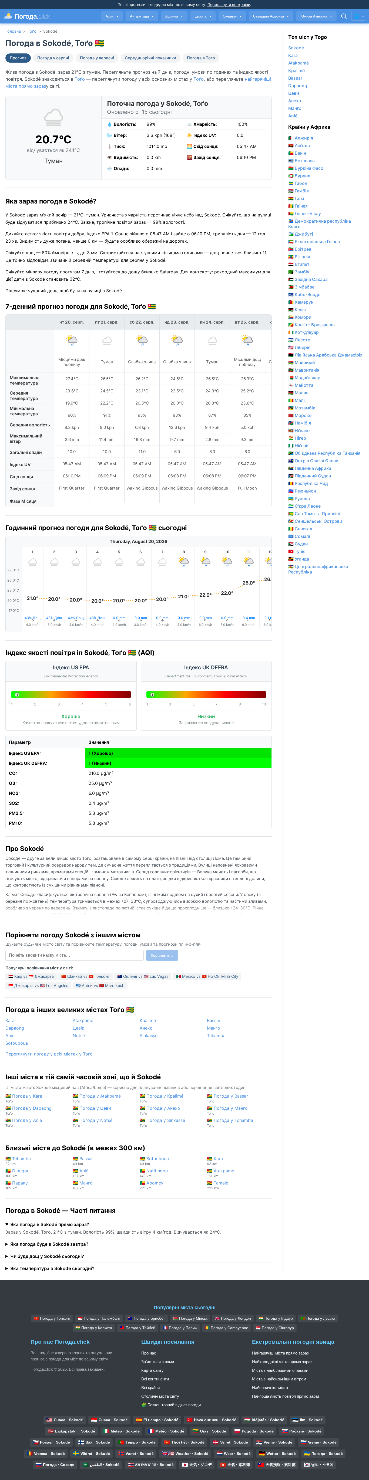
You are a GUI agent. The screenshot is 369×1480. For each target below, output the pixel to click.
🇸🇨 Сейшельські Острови (315, 521)
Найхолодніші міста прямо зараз (282, 1361)
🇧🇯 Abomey (151, 1185)
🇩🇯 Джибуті (300, 234)
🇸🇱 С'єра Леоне (304, 506)
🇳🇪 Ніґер (297, 438)
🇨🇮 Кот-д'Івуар (303, 332)
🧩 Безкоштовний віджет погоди (171, 1405)
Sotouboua (16, 1043)
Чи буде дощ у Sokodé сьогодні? (47, 1256)
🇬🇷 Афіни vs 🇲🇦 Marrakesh (100, 985)
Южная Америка (316, 16)
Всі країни (150, 1387)
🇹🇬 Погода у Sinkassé (162, 1123)
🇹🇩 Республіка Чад (308, 483)
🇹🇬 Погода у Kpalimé (161, 1098)
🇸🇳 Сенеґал (300, 528)
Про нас (148, 1353)
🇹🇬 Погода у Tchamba (230, 1123)
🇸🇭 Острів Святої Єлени (313, 460)
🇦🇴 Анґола (299, 145)
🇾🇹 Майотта (300, 385)
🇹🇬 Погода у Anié (23, 1123)
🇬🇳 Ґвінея (298, 206)
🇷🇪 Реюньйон (302, 491)
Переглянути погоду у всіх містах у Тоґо (49, 1054)
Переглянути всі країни (228, 4)
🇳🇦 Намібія (299, 423)
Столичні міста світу (160, 1396)
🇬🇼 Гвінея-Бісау (304, 213)
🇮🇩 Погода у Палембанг (99, 1318)
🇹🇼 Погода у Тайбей (137, 1328)
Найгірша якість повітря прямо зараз (286, 1396)
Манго (213, 1028)
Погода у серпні (53, 58)
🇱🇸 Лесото (299, 339)
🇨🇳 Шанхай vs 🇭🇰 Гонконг (85, 976)
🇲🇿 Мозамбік (301, 407)
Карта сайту (152, 1370)
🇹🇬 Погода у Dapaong (28, 1110)
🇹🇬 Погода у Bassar (227, 1098)
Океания (232, 16)
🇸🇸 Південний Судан (309, 475)
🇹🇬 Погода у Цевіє (92, 1110)
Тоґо (32, 31)
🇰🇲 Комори (299, 317)
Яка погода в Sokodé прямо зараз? (49, 1224)
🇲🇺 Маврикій (301, 362)
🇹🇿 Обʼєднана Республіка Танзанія (324, 453)
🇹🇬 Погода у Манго (227, 1110)
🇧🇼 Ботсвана (301, 160)
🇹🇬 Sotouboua (154, 1161)
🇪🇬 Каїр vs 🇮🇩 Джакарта (31, 976)
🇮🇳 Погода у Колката (93, 1328)
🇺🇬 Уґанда (298, 559)
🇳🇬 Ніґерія (299, 445)
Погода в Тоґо (201, 58)
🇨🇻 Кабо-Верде (304, 294)
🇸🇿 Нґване (299, 430)
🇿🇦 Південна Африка (309, 468)
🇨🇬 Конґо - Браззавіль (311, 324)
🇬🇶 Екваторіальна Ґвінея (314, 241)
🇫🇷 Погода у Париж (180, 1328)
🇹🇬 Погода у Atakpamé (97, 1098)
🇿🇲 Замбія (298, 271)
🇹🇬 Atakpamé (220, 1173)
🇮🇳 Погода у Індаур (276, 1318)
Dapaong (14, 1028)
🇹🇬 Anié (80, 1173)
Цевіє (78, 1028)
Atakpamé (83, 1020)
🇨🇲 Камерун (300, 302)
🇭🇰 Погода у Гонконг (52, 1318)
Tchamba (216, 1035)
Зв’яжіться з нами (157, 1361)
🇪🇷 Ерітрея (299, 249)
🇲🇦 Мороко (300, 415)
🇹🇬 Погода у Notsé (92, 1123)
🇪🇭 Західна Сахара (308, 279)
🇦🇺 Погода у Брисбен (147, 1318)
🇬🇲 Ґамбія (298, 191)
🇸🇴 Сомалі (299, 536)
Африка (174, 16)
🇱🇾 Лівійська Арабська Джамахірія (325, 355)
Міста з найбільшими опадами (280, 1370)
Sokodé (296, 47)
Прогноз (18, 58)
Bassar (213, 1020)
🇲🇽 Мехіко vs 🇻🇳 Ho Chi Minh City (207, 976)
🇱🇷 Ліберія (299, 347)
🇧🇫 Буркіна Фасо (305, 168)
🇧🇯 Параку (16, 1185)
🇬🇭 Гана (296, 198)
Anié (9, 1035)
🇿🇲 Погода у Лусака (317, 1318)
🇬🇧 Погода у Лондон (233, 1318)
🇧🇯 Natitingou (154, 1173)
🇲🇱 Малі (296, 400)
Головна (13, 31)
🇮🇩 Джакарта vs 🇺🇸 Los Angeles (38, 985)
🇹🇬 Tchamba (18, 1161)
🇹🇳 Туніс (297, 551)
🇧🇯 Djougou (17, 1173)
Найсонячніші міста (270, 1387)
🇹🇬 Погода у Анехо (160, 1110)
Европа (203, 16)
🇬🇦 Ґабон (297, 183)
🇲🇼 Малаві (299, 392)
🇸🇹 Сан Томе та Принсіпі (314, 513)
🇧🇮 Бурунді (299, 175)
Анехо (146, 1028)
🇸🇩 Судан (298, 543)
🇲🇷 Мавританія (303, 370)
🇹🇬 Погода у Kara (23, 1098)
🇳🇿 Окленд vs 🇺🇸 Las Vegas (143, 976)
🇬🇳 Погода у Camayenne (226, 1328)
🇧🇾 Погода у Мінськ (190, 1318)
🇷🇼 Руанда (299, 498)
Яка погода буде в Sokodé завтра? (49, 1244)
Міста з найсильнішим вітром (279, 1379)
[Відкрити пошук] (344, 16)
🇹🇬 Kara (215, 1161)
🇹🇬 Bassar (83, 1161)
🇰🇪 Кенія (297, 309)
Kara (10, 1020)
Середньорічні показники (150, 58)
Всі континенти (155, 1379)
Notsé (79, 1035)
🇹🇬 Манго (83, 1185)
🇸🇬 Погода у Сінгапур (275, 1328)
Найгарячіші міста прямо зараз (280, 1353)
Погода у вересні (97, 58)
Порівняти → (162, 955)
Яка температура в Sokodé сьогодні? (52, 1268)
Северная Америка (271, 16)
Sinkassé (148, 1035)
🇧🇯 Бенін (297, 153)
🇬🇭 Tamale (217, 1185)
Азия (112, 16)
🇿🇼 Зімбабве (301, 287)
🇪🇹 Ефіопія (299, 256)
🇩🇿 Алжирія (300, 138)
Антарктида (142, 16)
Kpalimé (148, 1020)
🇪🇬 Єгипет (299, 264)
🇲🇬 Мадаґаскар (304, 377)
